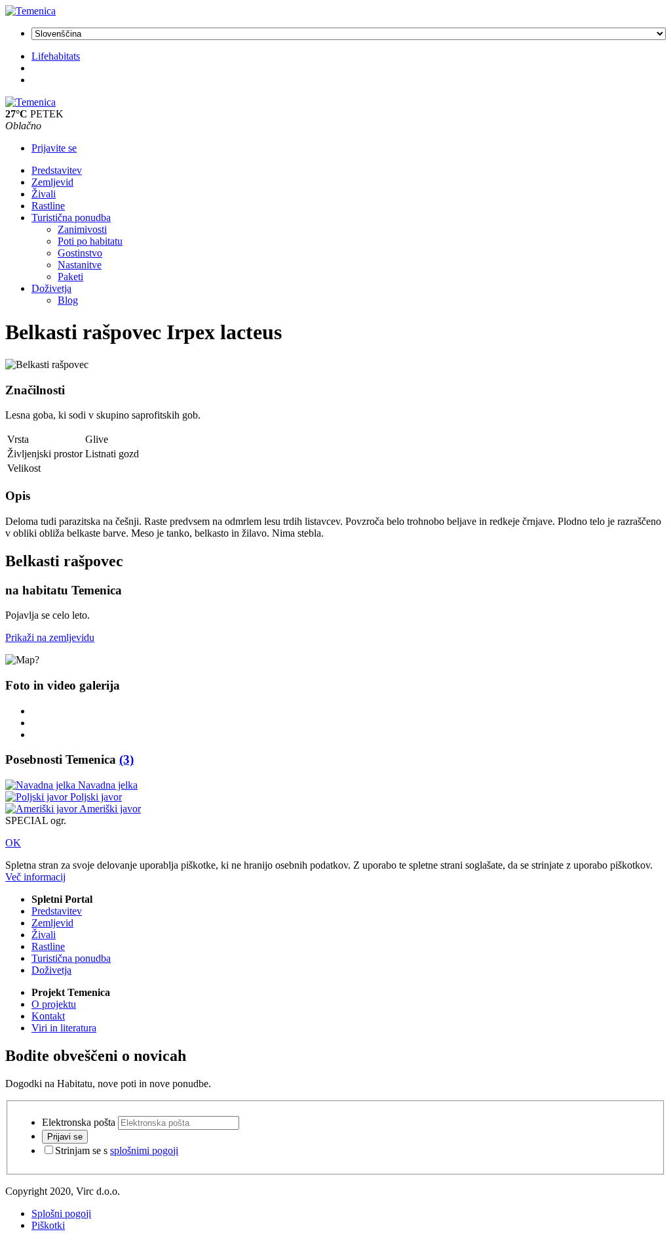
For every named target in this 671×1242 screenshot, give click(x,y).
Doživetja (51, 288)
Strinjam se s (116, 1150)
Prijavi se (65, 1137)
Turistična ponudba (71, 217)
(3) (126, 759)
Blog (68, 300)
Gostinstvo (80, 253)
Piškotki (48, 1225)
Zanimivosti (82, 229)
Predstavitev (56, 170)
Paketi (70, 276)
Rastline (48, 205)
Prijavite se (54, 148)
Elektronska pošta (78, 1122)
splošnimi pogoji (144, 1150)
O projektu (53, 1004)
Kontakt (48, 1016)
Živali (43, 193)
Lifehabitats (55, 56)
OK (13, 842)
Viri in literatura (63, 1027)
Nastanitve (80, 264)
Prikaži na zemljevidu (49, 637)
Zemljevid (52, 182)
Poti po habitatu (90, 241)
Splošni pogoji (61, 1213)
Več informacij (35, 876)
